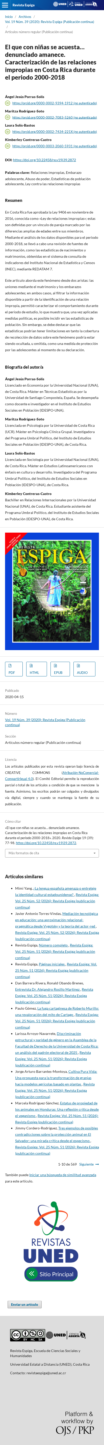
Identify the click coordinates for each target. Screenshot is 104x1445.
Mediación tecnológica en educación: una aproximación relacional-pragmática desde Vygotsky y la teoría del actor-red (56, 919)
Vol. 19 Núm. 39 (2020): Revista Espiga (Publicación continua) (49, 22)
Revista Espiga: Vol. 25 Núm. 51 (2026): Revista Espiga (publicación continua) (55, 951)
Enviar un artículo (24, 1304)
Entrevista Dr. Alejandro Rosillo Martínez (47, 989)
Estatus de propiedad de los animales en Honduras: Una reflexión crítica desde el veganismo (57, 1109)
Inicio (9, 17)
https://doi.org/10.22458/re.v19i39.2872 (44, 160)
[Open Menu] (5, 5)
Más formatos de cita (24, 853)
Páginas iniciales (52, 964)
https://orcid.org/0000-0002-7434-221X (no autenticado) (54, 132)
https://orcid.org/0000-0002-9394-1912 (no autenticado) (54, 103)
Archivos (25, 17)
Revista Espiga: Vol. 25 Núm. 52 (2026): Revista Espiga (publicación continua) (57, 900)
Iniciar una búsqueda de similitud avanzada (62, 1175)
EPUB (58, 673)
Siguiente (86, 1164)
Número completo (53, 945)
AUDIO (82, 673)
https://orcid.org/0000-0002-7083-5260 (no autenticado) (54, 117)
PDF (12, 673)
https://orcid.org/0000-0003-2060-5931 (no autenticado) (54, 146)
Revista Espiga (24, 5)
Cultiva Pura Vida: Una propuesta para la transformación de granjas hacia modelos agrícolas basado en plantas (56, 1077)
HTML (34, 673)
